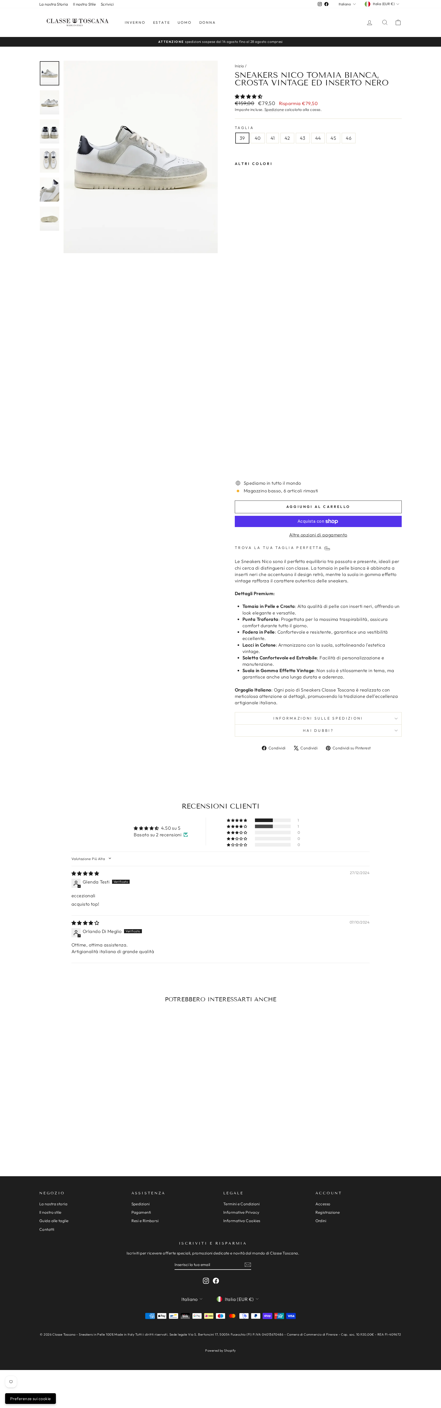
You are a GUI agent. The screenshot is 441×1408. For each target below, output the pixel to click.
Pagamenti (141, 1212)
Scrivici (107, 4)
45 (333, 138)
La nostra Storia (53, 4)
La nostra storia (53, 1203)
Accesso (322, 1203)
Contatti (46, 1229)
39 (242, 138)
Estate (161, 22)
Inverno (135, 22)
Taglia (244, 127)
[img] (85, 873)
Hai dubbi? (318, 730)
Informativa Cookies (241, 1220)
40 (258, 138)
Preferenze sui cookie (30, 1398)
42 (287, 138)
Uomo (184, 22)
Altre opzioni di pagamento (318, 535)
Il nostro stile (50, 1212)
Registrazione (327, 1212)
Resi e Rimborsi (145, 1220)
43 (302, 138)
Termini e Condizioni (241, 1203)
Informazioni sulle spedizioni (318, 718)
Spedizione (274, 109)
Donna (207, 22)
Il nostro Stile (84, 4)
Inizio (239, 65)
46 (348, 138)
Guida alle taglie (54, 1220)
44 (318, 138)
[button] (248, 96)
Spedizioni (140, 1203)
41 (273, 138)
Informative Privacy (241, 1212)
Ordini (320, 1220)
